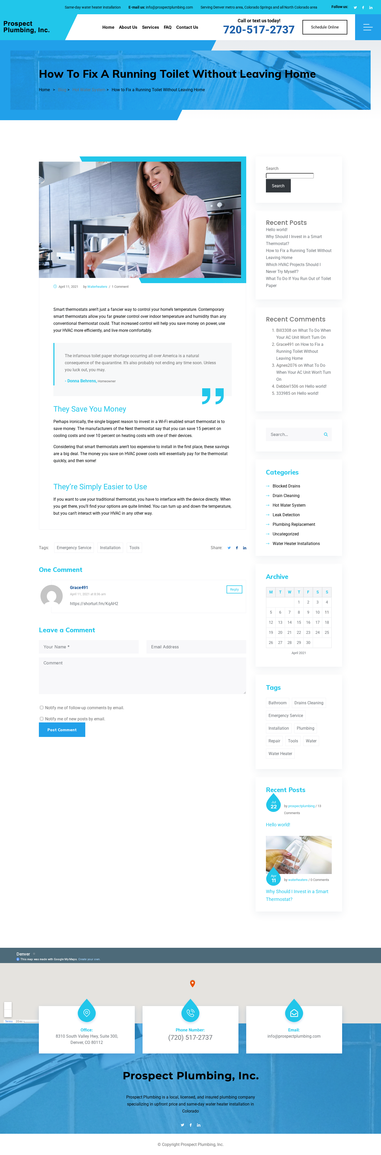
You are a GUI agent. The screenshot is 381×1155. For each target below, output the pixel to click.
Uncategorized (286, 534)
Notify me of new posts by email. (75, 718)
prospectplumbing (301, 806)
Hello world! (276, 229)
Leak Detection (286, 514)
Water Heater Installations (296, 543)
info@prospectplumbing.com (169, 7)
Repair (274, 740)
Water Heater (280, 753)
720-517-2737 (259, 29)
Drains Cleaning (308, 702)
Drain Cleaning (286, 495)
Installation (110, 547)
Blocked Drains (286, 486)
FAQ (168, 27)
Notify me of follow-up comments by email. (84, 707)
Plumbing (305, 728)
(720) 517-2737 (190, 1037)
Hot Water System (289, 505)
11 (327, 612)
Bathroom (278, 702)
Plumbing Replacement (294, 524)
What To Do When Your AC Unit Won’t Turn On (303, 372)
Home (108, 27)
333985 (283, 393)
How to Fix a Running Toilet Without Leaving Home (299, 351)
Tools (134, 547)
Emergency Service (74, 547)
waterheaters (97, 287)
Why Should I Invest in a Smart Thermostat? (297, 895)
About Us (128, 27)
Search (272, 168)
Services (150, 27)
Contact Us (187, 27)
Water (311, 740)
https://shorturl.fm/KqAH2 (94, 603)
